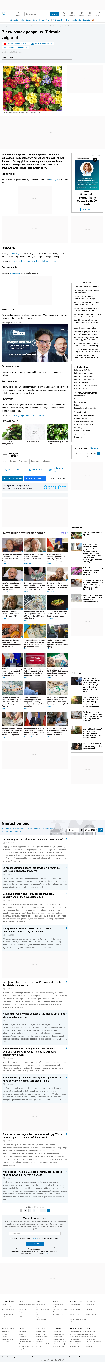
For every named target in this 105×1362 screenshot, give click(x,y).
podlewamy (14, 253)
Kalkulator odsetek (58, 1339)
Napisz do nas (37, 470)
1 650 (43, 1210)
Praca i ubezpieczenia (59, 1309)
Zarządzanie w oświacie (26, 1341)
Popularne (78, 286)
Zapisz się (35, 1243)
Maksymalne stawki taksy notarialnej (83, 426)
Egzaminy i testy (24, 1339)
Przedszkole (22, 1331)
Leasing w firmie (57, 1314)
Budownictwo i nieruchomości (85, 408)
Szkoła (21, 1334)
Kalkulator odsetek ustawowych (85, 385)
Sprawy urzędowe (41, 1312)
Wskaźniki (82, 412)
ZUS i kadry (5, 1312)
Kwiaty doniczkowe (42, 26)
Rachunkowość (6, 1307)
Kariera (62, 1357)
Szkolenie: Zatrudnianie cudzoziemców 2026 (87, 199)
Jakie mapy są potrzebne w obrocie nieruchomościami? (86, 292)
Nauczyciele (22, 1336)
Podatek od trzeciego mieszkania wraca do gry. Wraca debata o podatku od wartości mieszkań (86, 339)
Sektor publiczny (38, 20)
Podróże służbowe (75, 1339)
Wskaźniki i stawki (76, 1328)
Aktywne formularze (87, 392)
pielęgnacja (34, 461)
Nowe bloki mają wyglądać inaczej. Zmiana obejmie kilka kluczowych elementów (86, 321)
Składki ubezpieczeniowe (78, 1336)
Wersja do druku (14, 470)
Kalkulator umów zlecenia (83, 373)
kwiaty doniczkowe (9, 461)
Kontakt (74, 1357)
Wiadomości (6, 829)
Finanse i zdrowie (58, 1317)
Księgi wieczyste (80, 402)
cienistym (53, 179)
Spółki (54, 1307)
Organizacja (5, 1331)
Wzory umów (90, 1339)
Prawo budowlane (80, 396)
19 (83, 453)
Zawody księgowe (7, 1314)
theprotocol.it (90, 1344)
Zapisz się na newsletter (58, 469)
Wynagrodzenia (24, 1307)
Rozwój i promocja (7, 1339)
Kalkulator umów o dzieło (83, 376)
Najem (76, 405)
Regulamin (54, 1357)
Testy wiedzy (23, 1349)
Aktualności (77, 527)
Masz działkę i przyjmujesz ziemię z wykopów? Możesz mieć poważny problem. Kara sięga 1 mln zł (87, 333)
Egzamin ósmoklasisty (26, 1346)
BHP (20, 1314)
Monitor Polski (40, 1334)
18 (80, 453)
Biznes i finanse (57, 1304)
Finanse (37, 829)
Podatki (4, 1304)
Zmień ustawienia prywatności (37, 1357)
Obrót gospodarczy (8, 1309)
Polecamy (76, 673)
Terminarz (82, 448)
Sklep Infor (38, 1317)
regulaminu (35, 1238)
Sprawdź (87, 209)
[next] (48, 1210)
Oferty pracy (90, 1346)
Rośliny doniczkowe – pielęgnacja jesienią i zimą (35, 261)
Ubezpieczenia (23, 1309)
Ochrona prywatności (15, 1357)
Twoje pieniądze (58, 20)
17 (76, 453)
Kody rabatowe (91, 1336)
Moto (67, 20)
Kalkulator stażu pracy (59, 1341)
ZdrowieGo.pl (90, 1331)
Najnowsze (87, 286)
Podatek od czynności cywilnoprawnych (82, 432)
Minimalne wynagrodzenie (78, 1334)
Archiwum (89, 1334)
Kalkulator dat (56, 1331)
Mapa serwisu (92, 1357)
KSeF (93, 20)
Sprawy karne (39, 1307)
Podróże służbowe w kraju (78, 1331)
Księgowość (14, 20)
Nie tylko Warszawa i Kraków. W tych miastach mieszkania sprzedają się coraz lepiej (87, 309)
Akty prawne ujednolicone (43, 1344)
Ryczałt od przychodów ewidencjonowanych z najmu (84, 420)
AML (71, 1322)
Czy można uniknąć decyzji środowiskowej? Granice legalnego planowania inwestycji (86, 298)
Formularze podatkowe (93, 1341)
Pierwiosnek (23, 461)
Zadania (4, 1336)
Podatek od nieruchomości (84, 399)
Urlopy (21, 1312)
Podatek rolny (79, 437)
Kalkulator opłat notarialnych (84, 379)
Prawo (48, 20)
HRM (20, 1317)
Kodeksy (38, 1346)
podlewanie (46, 461)
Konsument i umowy (42, 1309)
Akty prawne (40, 1328)
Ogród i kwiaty (29, 26)
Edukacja (86, 20)
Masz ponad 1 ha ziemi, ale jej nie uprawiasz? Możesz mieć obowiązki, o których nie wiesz (87, 345)
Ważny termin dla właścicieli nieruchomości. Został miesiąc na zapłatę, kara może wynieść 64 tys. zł (87, 356)
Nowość (87, 191)
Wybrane (96, 286)
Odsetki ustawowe (75, 1341)
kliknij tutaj (46, 1253)
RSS (68, 1357)
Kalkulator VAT (57, 1336)
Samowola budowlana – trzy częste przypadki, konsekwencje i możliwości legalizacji (86, 304)
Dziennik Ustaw (40, 1331)
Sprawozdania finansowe (78, 1319)
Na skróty (89, 1328)
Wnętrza (5, 831)
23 (98, 453)
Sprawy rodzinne (40, 1304)
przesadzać (15, 273)
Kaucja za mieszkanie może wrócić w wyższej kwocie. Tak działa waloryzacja (87, 315)
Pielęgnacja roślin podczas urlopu (28, 415)
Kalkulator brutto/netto (82, 370)
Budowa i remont (49, 829)
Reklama (82, 1357)
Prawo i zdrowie (40, 1319)
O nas (4, 1357)
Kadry (22, 20)
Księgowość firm (8, 1301)
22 (95, 453)
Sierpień (94, 448)
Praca (37, 1314)
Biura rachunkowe (76, 1301)
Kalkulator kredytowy (81, 382)
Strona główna (6, 26)
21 (91, 453)
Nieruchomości (76, 20)
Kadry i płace (6, 1341)
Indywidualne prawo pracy (27, 1304)
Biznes (28, 20)
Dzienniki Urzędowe (41, 1336)
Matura (21, 1344)
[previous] (21, 1210)
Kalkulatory (82, 367)
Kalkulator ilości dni (81, 388)
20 (87, 453)
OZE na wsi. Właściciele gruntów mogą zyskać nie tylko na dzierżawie (87, 350)
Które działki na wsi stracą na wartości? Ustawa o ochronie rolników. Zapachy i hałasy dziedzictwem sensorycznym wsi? (86, 327)
